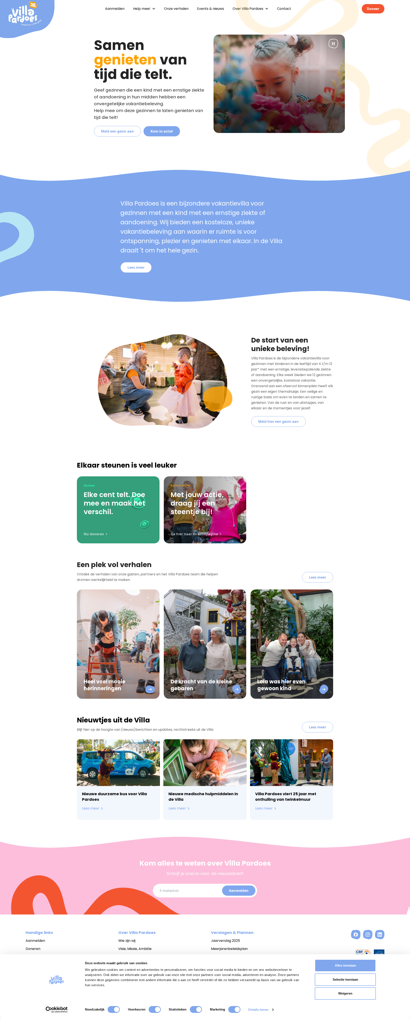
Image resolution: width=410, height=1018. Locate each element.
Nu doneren (94, 534)
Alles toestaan (345, 965)
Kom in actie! (162, 131)
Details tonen (258, 1009)
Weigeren (345, 993)
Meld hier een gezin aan (278, 421)
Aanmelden (239, 890)
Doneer (373, 8)
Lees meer (136, 267)
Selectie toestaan (345, 979)
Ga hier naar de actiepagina (194, 534)
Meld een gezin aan (117, 131)
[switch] (155, 1009)
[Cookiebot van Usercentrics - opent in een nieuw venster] (56, 1009)
